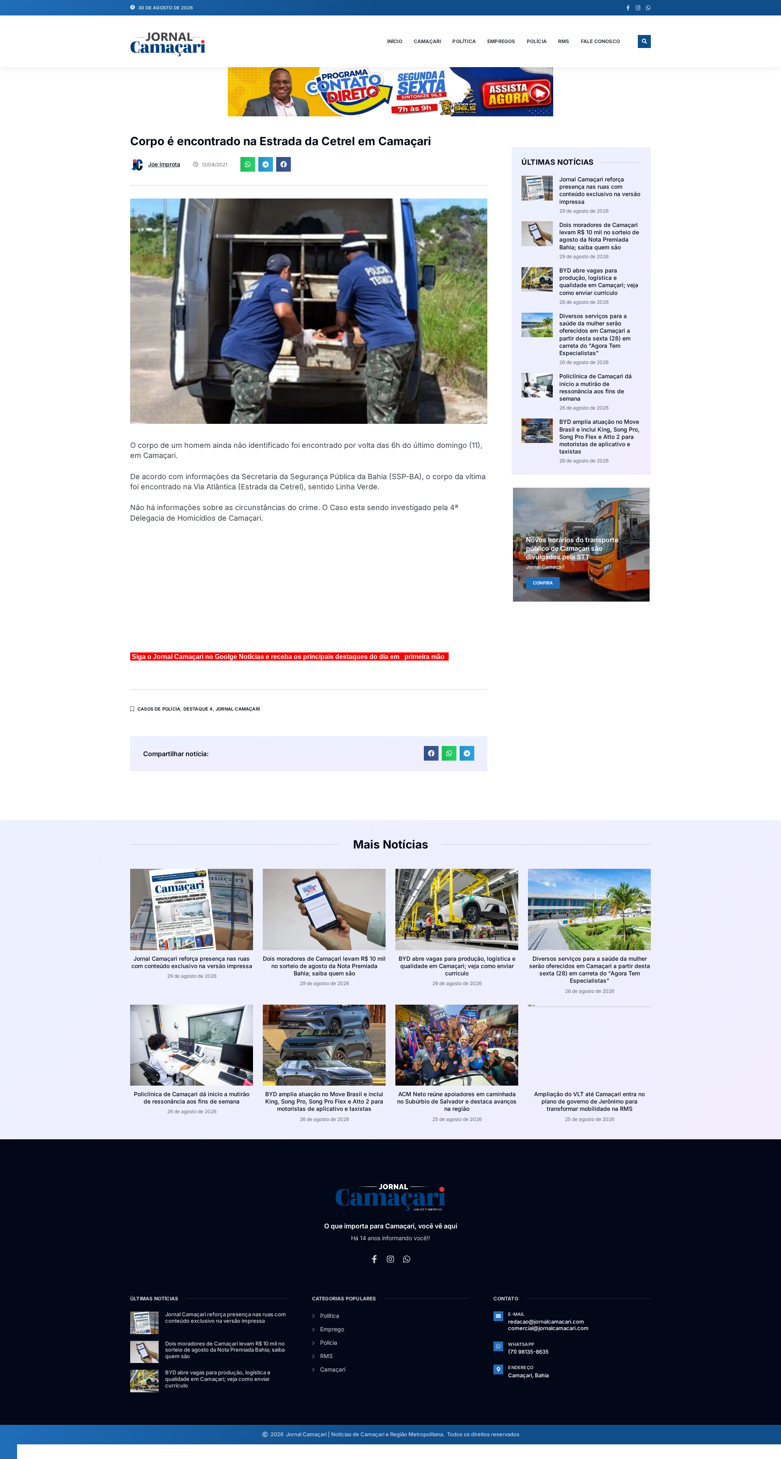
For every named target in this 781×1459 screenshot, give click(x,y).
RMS (563, 41)
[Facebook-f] (627, 8)
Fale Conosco (600, 41)
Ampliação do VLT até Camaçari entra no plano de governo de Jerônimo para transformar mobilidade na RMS (589, 1101)
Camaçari (427, 41)
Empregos (501, 41)
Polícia (537, 41)
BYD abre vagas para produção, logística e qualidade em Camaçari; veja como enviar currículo (598, 281)
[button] (644, 41)
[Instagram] (638, 8)
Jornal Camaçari (238, 709)
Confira (543, 582)
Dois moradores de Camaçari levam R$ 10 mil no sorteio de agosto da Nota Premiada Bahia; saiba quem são (599, 236)
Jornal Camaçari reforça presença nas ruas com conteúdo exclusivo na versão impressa (599, 190)
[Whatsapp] (648, 8)
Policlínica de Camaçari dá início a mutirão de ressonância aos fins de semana (595, 387)
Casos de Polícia (158, 709)
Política (464, 41)
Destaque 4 (198, 709)
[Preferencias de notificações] (8, 1451)
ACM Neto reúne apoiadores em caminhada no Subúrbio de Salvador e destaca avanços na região (457, 1101)
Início (394, 41)
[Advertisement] (308, 591)
